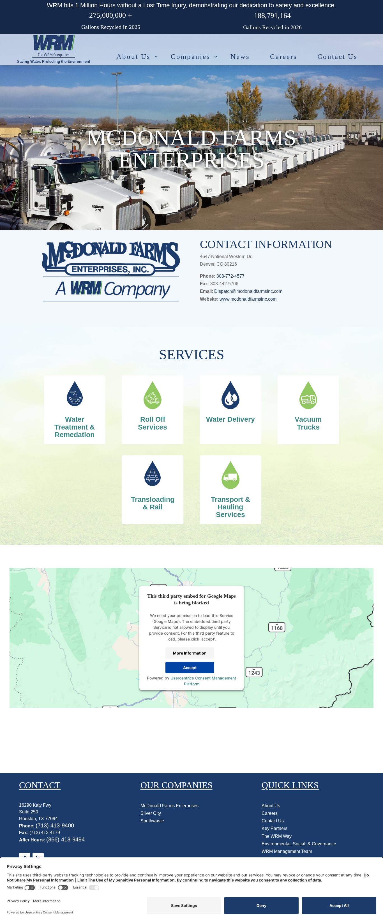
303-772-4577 (230, 276)
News (240, 56)
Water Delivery (230, 419)
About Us (133, 56)
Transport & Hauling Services (230, 506)
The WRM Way (277, 836)
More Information (190, 653)
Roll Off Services (152, 423)
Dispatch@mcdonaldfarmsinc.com (248, 291)
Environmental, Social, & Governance (299, 843)
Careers (283, 56)
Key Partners (274, 828)
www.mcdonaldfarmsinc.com (248, 299)
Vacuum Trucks (308, 423)
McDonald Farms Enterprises (169, 805)
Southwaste (152, 820)
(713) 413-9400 (55, 825)
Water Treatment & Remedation (74, 426)
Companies (190, 56)
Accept (190, 667)
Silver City (150, 813)
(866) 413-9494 (65, 839)
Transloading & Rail (152, 503)
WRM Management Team (287, 851)
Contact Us (337, 56)
